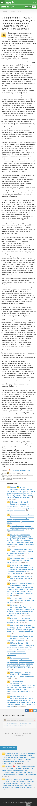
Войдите (8, 733)
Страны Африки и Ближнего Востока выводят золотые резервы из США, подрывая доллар (20, 674)
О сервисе (12, 802)
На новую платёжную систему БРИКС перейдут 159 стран (21, 577)
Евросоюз (19, 478)
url (25, 720)
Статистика (18, 802)
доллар (10, 475)
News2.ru (5, 802)
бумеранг (29, 475)
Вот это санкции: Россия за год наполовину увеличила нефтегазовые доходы (20, 638)
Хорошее (12, 11)
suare (10, 473)
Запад (24, 478)
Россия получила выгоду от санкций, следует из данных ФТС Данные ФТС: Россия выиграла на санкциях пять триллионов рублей (21, 628)
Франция (12, 478)
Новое (19, 11)
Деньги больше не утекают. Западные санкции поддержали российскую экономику (20, 528)
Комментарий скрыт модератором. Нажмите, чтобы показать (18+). (18, 724)
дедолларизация (6, 476)
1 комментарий (7, 479)
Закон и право (7, 7)
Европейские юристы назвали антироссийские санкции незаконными (20, 560)
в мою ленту (28, 6)
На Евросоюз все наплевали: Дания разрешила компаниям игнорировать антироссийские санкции (20, 552)
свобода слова (22, 475)
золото (5, 475)
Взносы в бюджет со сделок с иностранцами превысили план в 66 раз (21, 600)
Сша (4, 478)
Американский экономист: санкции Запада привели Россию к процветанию (21, 620)
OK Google (10, 720)
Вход (34, 2)
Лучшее (4, 11)
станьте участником (20, 733)
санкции (15, 475)
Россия (8, 478)
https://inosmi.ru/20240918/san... (21, 470)
